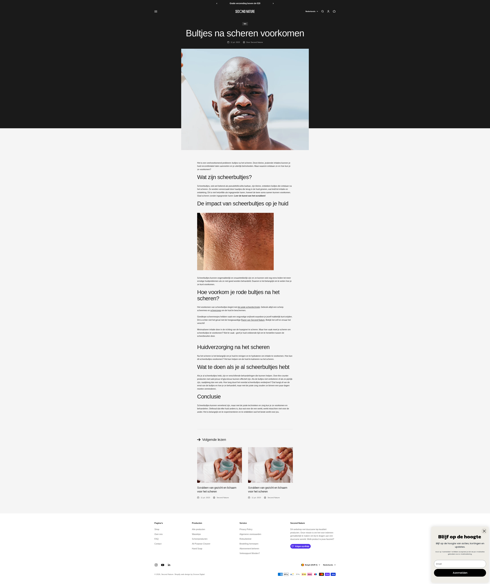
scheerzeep (215, 310)
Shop (156, 529)
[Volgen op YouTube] (162, 565)
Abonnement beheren (249, 549)
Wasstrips (196, 534)
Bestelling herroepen (249, 544)
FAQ (156, 539)
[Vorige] (216, 3)
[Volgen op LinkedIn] (169, 565)
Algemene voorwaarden (250, 534)
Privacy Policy (246, 529)
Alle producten (198, 529)
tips (245, 24)
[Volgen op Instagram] (156, 565)
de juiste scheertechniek (249, 307)
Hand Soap (197, 549)
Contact (157, 544)
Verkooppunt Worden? (250, 553)
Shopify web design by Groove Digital (189, 574)
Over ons (158, 534)
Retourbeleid (245, 539)
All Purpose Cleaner (201, 544)
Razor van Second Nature (253, 320)
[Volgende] (273, 3)
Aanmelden (460, 573)
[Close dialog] (484, 531)
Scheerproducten (199, 539)
